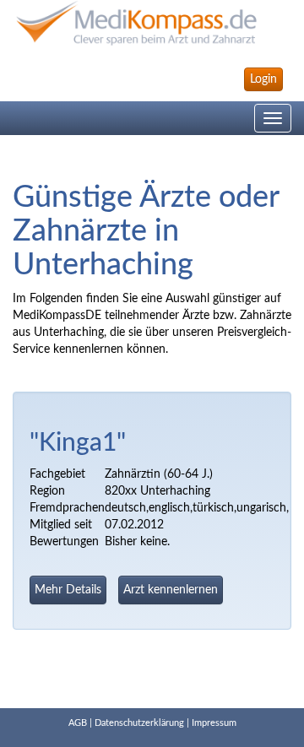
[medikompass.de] (152, 23)
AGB (77, 723)
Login (263, 79)
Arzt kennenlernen (170, 590)
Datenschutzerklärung (139, 723)
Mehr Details (68, 590)
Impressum (214, 723)
